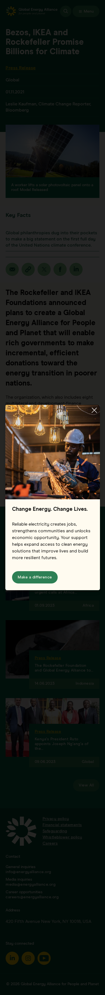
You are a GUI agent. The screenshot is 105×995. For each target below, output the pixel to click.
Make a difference (35, 577)
